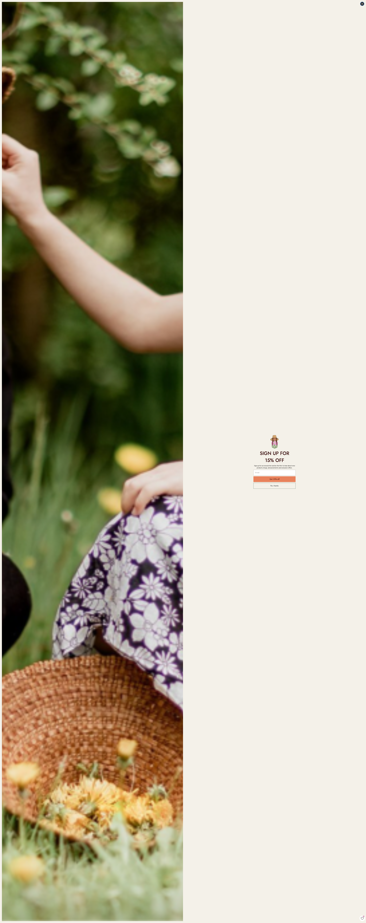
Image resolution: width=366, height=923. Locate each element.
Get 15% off (274, 479)
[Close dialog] (362, 4)
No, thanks (274, 486)
